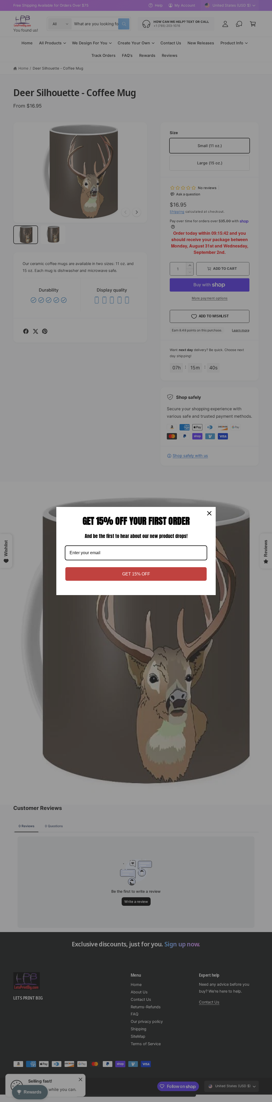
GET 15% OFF (136, 574)
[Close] (209, 513)
